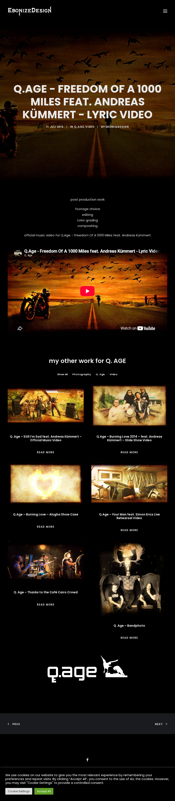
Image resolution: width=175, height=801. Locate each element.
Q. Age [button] (100, 374)
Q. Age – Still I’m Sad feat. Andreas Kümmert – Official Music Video (46, 438)
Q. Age (79, 127)
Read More (46, 452)
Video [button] (114, 374)
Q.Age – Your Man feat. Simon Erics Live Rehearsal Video (129, 516)
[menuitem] (62, 374)
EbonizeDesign (117, 127)
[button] (165, 11)
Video (89, 127)
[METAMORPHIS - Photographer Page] (87, 669)
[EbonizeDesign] (29, 11)
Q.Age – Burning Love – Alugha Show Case (45, 514)
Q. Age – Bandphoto (129, 625)
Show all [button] (62, 374)
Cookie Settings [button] (19, 791)
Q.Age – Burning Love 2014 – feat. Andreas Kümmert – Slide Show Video (129, 438)
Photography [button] (81, 374)
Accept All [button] (44, 791)
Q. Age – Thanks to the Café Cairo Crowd (46, 592)
